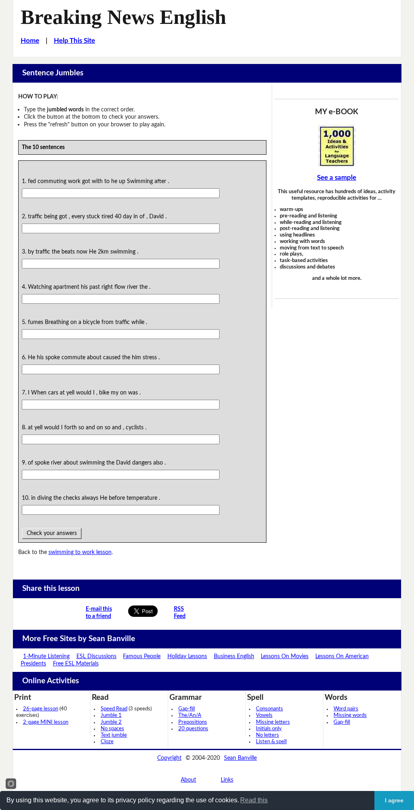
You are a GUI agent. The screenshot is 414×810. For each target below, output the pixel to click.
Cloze (107, 741)
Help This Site (74, 41)
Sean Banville (240, 758)
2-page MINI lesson (45, 722)
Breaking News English (123, 17)
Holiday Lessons (187, 656)
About (188, 780)
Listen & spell (271, 741)
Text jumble (114, 735)
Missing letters (273, 722)
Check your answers (51, 533)
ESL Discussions (96, 656)
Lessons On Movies (284, 656)
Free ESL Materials (76, 664)
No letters (267, 735)
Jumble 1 (111, 715)
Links (227, 780)
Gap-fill (186, 709)
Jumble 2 (111, 722)
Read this (254, 800)
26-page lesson (40, 709)
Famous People (142, 656)
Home (30, 41)
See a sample (336, 178)
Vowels (264, 715)
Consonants (269, 709)
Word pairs (346, 709)
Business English (234, 656)
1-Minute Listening (46, 656)
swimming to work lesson (80, 552)
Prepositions (192, 722)
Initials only (269, 728)
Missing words (350, 715)
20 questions (193, 728)
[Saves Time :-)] (336, 146)
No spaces (112, 728)
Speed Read (114, 709)
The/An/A (189, 715)
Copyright (169, 758)
